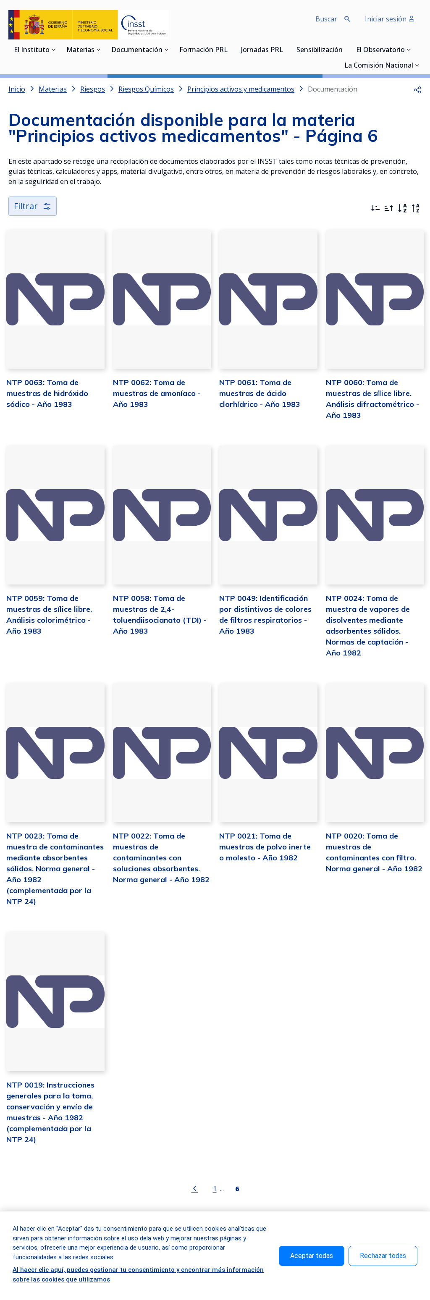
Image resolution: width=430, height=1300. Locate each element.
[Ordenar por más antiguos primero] (389, 208)
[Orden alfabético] (402, 208)
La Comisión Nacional (378, 66)
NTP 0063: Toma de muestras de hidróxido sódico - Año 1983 (47, 393)
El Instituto (32, 50)
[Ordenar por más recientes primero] (375, 208)
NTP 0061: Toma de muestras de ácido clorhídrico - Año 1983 (259, 393)
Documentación (137, 50)
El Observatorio (380, 50)
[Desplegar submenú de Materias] (98, 49)
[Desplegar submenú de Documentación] (167, 49)
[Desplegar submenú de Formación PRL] (230, 49)
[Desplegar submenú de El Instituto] (54, 49)
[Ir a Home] (88, 24)
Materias (80, 50)
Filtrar (26, 206)
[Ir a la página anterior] (195, 1188)
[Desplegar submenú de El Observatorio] (409, 49)
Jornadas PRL (262, 50)
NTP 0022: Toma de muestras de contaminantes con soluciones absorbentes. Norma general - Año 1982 (161, 857)
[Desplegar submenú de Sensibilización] (345, 49)
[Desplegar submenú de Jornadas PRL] (285, 49)
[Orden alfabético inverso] (416, 208)
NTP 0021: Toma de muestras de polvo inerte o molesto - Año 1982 (265, 846)
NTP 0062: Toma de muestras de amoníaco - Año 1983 (157, 393)
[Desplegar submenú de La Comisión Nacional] (417, 65)
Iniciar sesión (386, 19)
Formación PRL (203, 50)
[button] (417, 89)
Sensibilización (319, 50)
